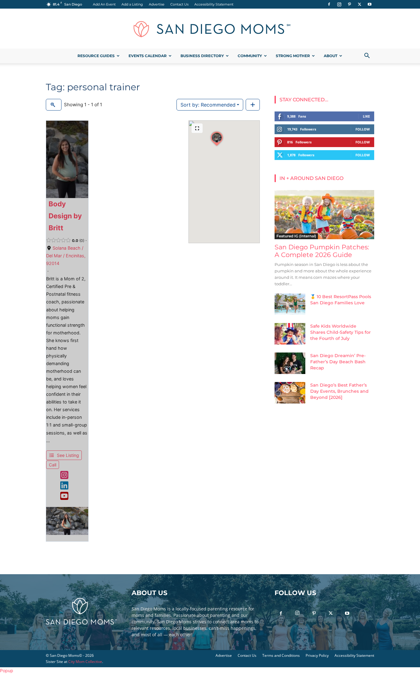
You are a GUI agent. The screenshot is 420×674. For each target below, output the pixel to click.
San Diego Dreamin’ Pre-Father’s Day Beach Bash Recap (338, 362)
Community (250, 55)
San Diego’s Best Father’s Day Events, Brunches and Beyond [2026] (339, 391)
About (330, 55)
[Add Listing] (253, 105)
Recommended (208, 105)
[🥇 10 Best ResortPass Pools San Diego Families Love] (290, 304)
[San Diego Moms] (210, 28)
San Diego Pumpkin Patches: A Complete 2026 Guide (322, 251)
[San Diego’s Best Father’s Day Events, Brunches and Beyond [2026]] (290, 392)
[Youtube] (369, 4)
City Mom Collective (85, 661)
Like (366, 116)
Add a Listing (132, 4)
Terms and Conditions (281, 655)
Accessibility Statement (213, 4)
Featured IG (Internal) (296, 236)
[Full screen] (197, 128)
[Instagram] (339, 4)
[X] (359, 4)
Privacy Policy (317, 655)
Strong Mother (293, 55)
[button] (366, 56)
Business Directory (202, 55)
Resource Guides (96, 55)
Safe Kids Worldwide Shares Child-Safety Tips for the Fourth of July (340, 332)
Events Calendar (148, 55)
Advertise (156, 4)
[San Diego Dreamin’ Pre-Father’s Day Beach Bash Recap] (290, 363)
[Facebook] (329, 4)
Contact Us (179, 4)
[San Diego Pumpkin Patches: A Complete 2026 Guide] (324, 214)
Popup (6, 670)
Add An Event (104, 4)
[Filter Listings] (53, 105)
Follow (362, 129)
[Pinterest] (349, 4)
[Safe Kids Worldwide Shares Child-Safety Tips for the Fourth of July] (290, 334)
